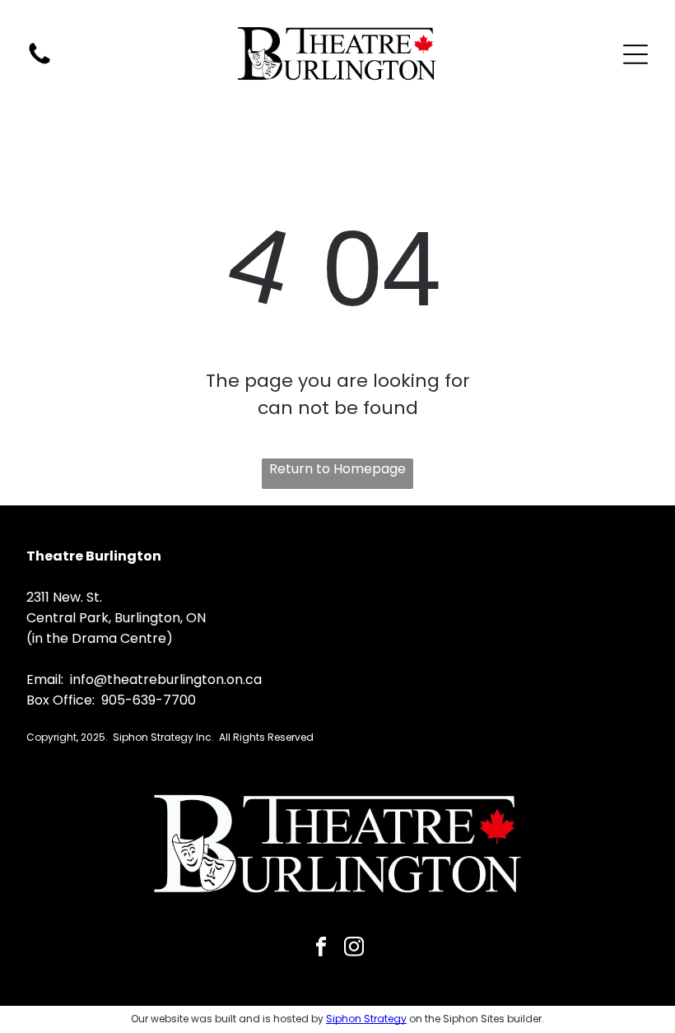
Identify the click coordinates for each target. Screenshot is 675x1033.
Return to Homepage (337, 468)
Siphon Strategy (366, 1019)
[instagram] (354, 949)
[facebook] (321, 949)
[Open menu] (635, 54)
